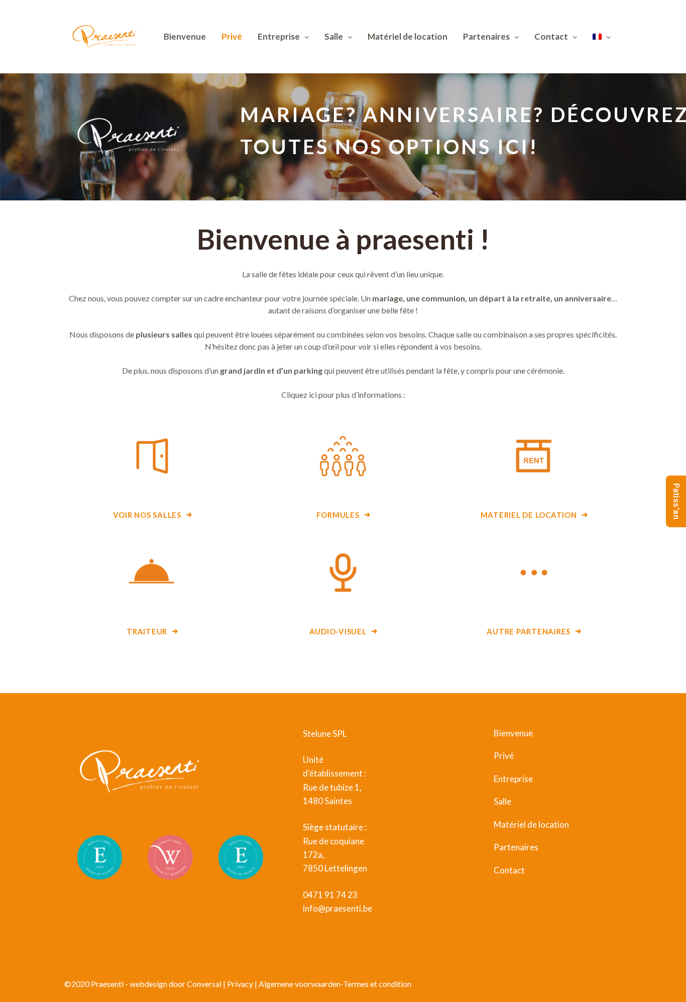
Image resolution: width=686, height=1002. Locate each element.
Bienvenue (185, 36)
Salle (333, 36)
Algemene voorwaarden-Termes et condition (335, 983)
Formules (338, 515)
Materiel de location (529, 515)
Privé (231, 36)
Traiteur (147, 631)
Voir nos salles (147, 515)
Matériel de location (407, 36)
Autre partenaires (528, 631)
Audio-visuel (338, 631)
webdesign (149, 983)
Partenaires (486, 36)
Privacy (240, 983)
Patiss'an (676, 501)
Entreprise (279, 36)
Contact (509, 870)
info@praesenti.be (337, 908)
